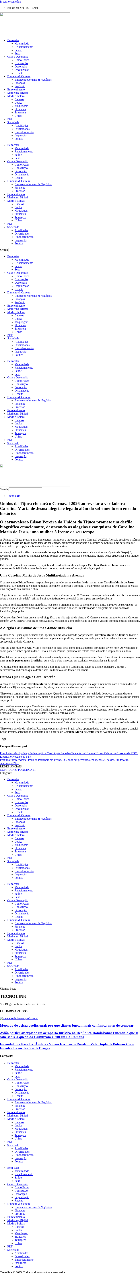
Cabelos (19, 99)
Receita (19, 73)
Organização (22, 69)
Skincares (20, 109)
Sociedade (13, 122)
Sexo (17, 53)
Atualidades (21, 125)
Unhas (18, 115)
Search (4, 249)
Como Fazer (22, 59)
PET (10, 119)
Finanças (20, 82)
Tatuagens (20, 112)
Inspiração (20, 135)
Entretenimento (16, 89)
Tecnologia (13, 495)
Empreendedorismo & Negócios (33, 79)
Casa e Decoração (17, 56)
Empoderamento (24, 132)
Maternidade (22, 43)
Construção (21, 63)
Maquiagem (21, 105)
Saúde (18, 50)
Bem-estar (13, 40)
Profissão (20, 86)
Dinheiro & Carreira (18, 76)
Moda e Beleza (16, 96)
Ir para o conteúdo (10, 1)
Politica (19, 138)
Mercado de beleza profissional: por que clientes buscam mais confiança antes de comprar (66, 1025)
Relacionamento (24, 46)
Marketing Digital (17, 92)
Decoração (21, 66)
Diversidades (22, 128)
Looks (18, 102)
